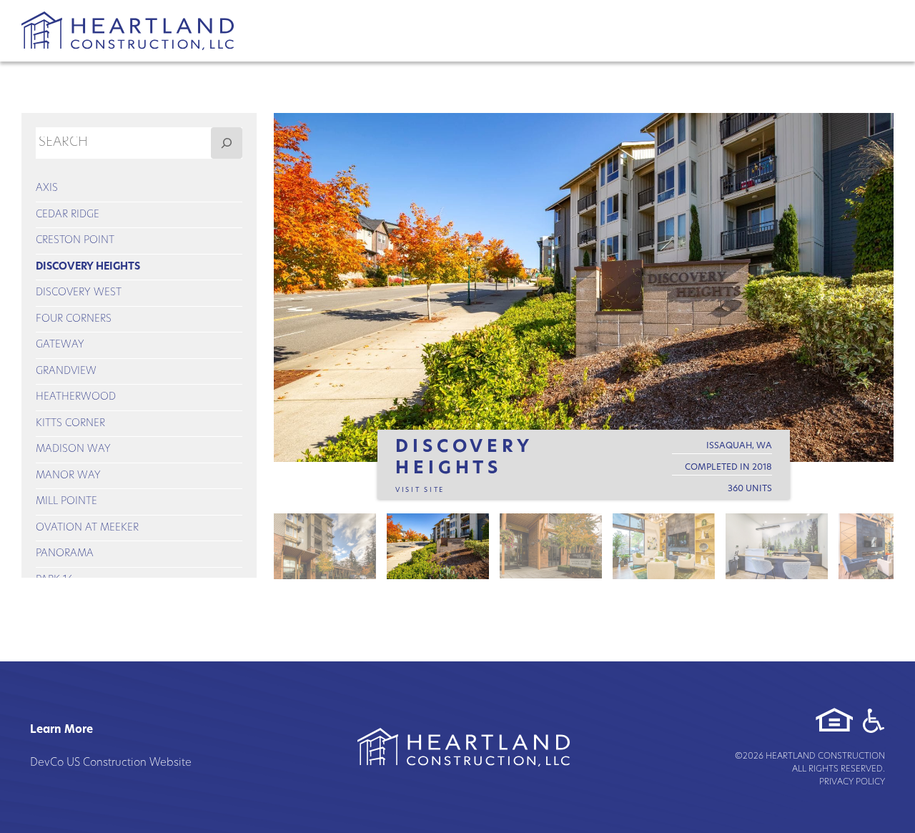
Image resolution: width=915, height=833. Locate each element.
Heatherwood (76, 397)
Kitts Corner (70, 423)
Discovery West (79, 292)
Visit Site (420, 490)
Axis (47, 188)
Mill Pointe (66, 501)
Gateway (60, 345)
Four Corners (74, 319)
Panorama (65, 553)
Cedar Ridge (67, 215)
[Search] (226, 143)
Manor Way (68, 475)
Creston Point (75, 240)
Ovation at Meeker (87, 528)
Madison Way (73, 449)
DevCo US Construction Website (111, 763)
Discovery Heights (88, 267)
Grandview (66, 371)
